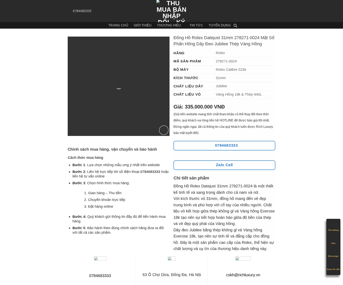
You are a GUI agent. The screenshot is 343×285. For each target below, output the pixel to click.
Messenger (333, 256)
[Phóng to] (164, 130)
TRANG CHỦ (118, 25)
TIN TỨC (196, 25)
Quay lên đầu (333, 269)
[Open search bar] (235, 25)
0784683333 (150, 172)
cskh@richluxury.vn (243, 275)
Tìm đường (333, 230)
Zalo (333, 243)
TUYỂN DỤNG (220, 25)
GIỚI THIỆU (143, 25)
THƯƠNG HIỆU (169, 25)
